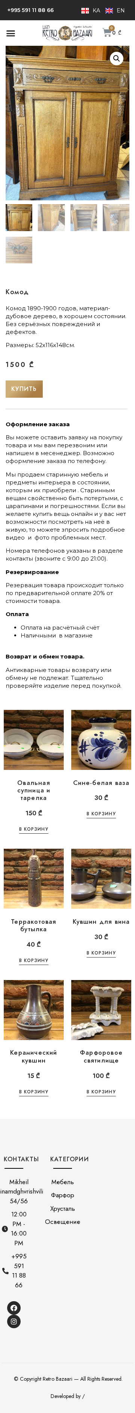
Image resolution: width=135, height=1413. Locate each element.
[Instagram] (14, 1321)
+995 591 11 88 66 (31, 10)
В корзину (33, 830)
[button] (11, 33)
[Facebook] (14, 1308)
